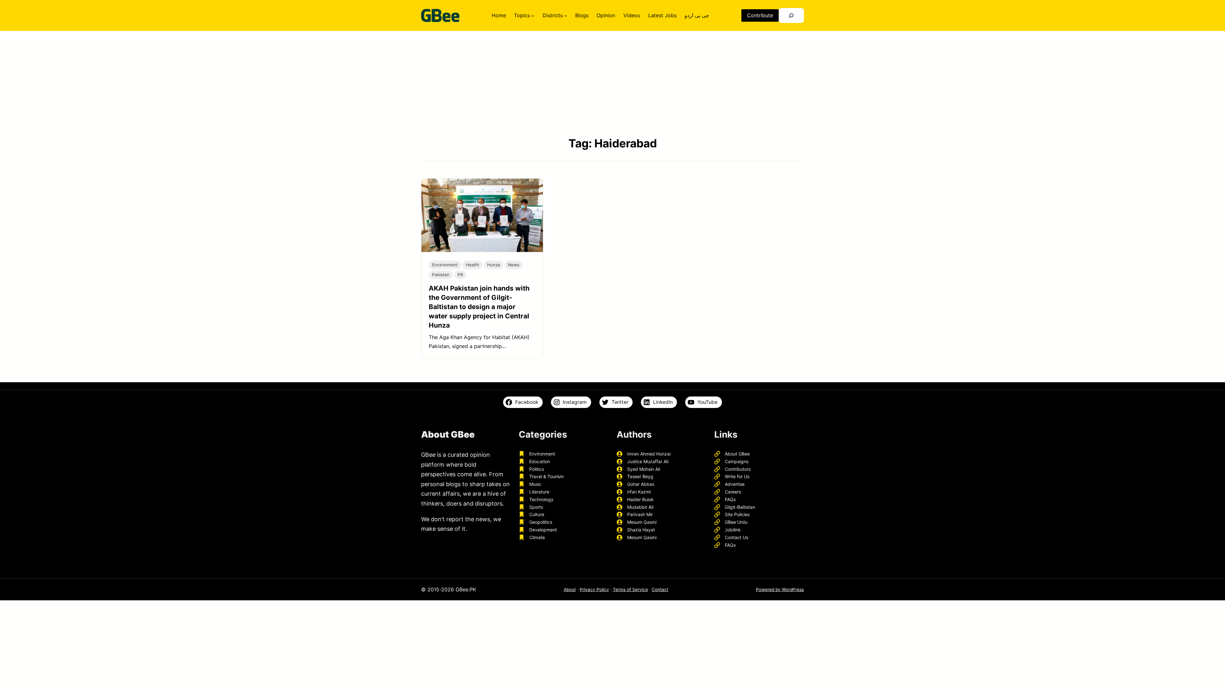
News (513, 264)
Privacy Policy (594, 589)
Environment (445, 264)
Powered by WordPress (780, 589)
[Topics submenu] (532, 15)
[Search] (791, 15)
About (570, 589)
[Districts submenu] (565, 15)
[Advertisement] (612, 83)
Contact (660, 589)
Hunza (493, 264)
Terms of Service (630, 589)
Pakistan (440, 274)
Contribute (760, 15)
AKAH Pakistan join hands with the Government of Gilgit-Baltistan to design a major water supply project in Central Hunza (479, 306)
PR (460, 274)
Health (472, 264)
